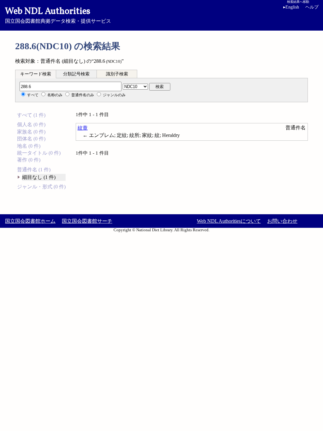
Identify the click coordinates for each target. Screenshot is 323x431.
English (291, 7)
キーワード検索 (35, 74)
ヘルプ (312, 7)
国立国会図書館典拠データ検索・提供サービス (58, 14)
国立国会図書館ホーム (30, 221)
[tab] (35, 74)
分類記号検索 (76, 74)
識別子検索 (117, 74)
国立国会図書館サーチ (87, 221)
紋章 (83, 128)
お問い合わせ (282, 221)
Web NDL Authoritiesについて (229, 221)
